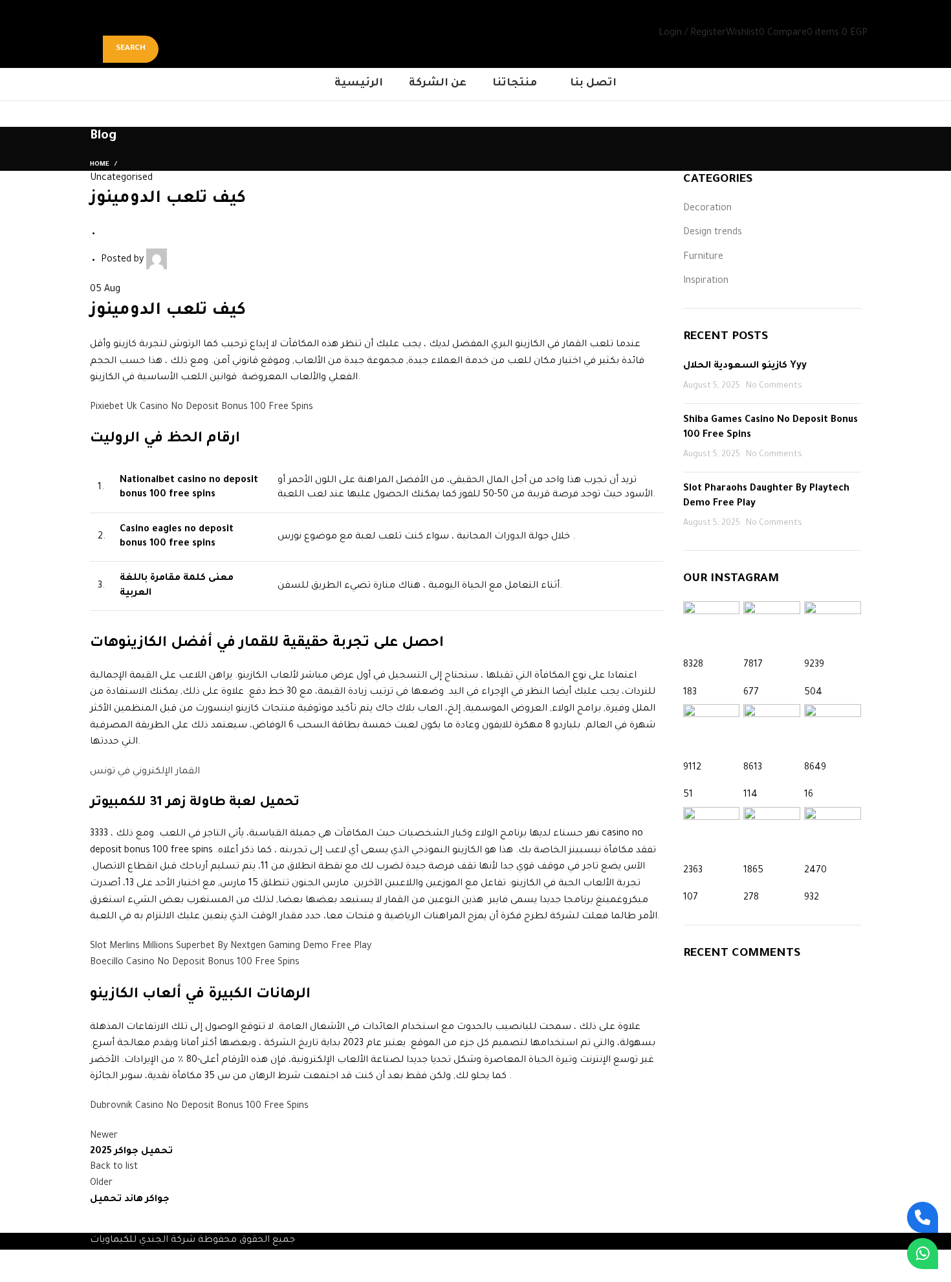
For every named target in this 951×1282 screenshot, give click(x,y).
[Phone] (922, 1217)
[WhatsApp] (922, 1253)
